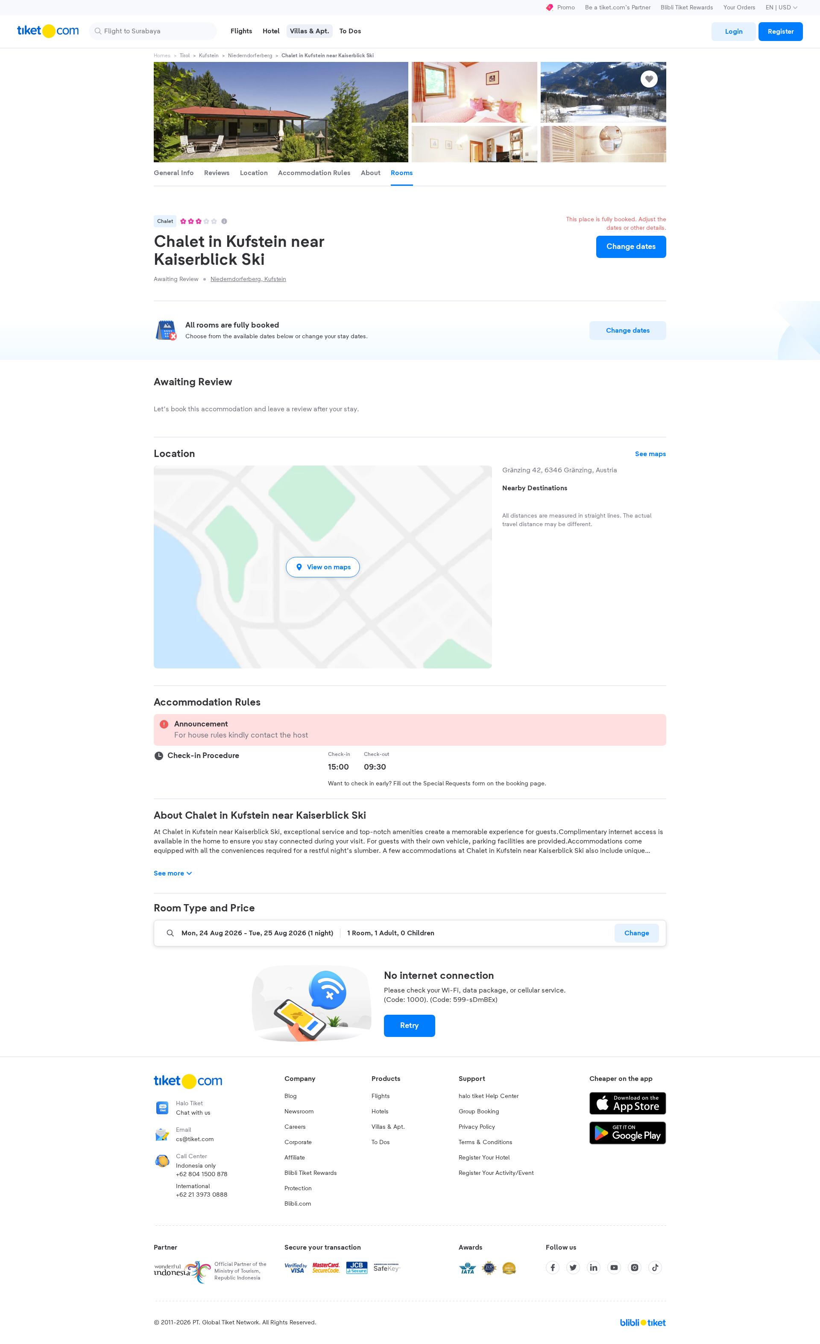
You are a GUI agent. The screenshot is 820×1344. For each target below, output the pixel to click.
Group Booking (479, 1112)
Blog (290, 1096)
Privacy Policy (477, 1127)
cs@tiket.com (195, 1139)
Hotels (380, 1112)
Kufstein (209, 55)
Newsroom (299, 1112)
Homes (162, 55)
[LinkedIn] (593, 1267)
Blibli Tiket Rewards (687, 8)
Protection (298, 1188)
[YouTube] (614, 1267)
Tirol (185, 55)
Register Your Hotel (484, 1158)
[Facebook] (552, 1267)
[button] (323, 567)
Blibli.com (297, 1204)
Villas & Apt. (388, 1127)
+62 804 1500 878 (202, 1174)
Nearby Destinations (535, 488)
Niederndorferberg (250, 55)
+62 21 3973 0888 (202, 1195)
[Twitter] (573, 1267)
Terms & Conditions (485, 1142)
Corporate (298, 1142)
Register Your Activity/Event (496, 1173)
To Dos (381, 1142)
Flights (381, 1096)
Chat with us (193, 1113)
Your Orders (739, 8)
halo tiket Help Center (488, 1096)
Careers (295, 1127)
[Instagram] (634, 1267)
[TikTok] (655, 1267)
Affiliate (294, 1158)
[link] (734, 31)
